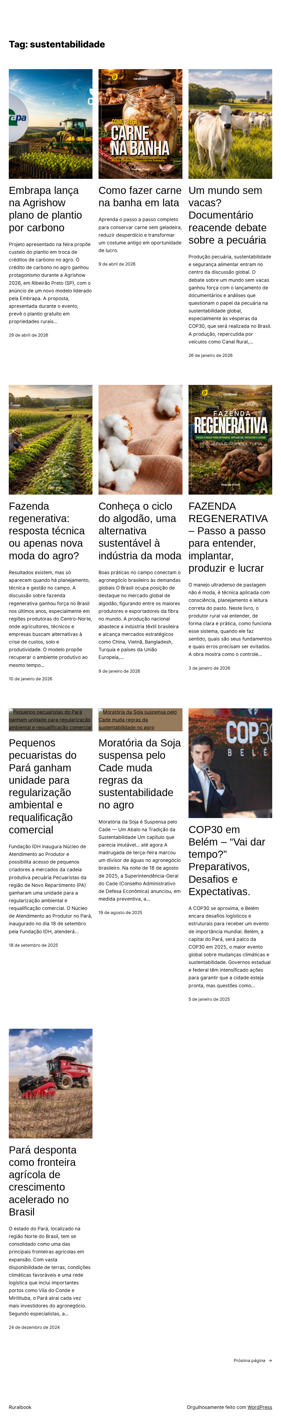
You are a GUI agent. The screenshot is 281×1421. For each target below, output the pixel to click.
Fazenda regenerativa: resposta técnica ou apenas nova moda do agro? (47, 531)
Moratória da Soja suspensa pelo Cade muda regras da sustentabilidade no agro (140, 774)
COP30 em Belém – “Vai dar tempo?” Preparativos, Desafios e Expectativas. (227, 860)
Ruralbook (20, 1407)
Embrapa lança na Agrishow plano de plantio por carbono (45, 209)
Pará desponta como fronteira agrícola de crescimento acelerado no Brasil (43, 1181)
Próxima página (253, 1360)
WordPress (260, 1407)
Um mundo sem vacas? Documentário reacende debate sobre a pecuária (228, 215)
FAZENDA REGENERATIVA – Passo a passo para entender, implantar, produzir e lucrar (228, 537)
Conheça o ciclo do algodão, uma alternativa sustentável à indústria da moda (140, 531)
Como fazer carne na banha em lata (140, 196)
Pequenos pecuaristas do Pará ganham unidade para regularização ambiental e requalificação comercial (43, 786)
